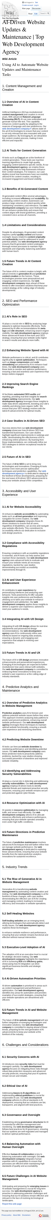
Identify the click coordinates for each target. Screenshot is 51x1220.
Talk (36, 2)
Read (30, 14)
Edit (35, 14)
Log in (36, 5)
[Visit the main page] (10, 10)
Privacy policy (6, 1215)
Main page (26, 8)
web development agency (24, 472)
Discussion (36, 8)
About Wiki (17, 1215)
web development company (16, 129)
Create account (27, 5)
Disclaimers (26, 1215)
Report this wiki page (12, 1204)
